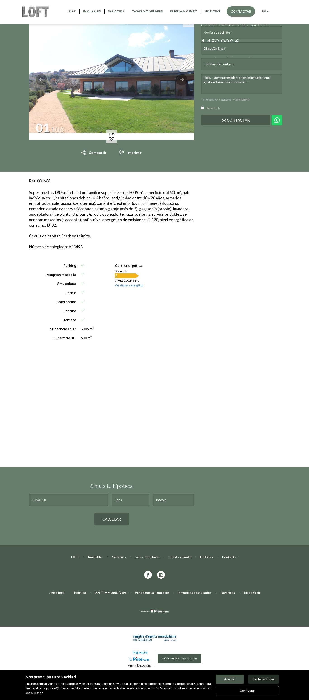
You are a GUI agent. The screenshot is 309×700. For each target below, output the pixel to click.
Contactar (241, 11)
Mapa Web (252, 593)
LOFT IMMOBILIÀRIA (110, 593)
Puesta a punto (183, 11)
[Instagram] (161, 575)
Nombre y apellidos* (218, 32)
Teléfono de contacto (219, 64)
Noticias (212, 11)
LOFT (72, 11)
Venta (132, 665)
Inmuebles (92, 11)
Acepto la (228, 108)
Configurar (247, 691)
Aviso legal (57, 593)
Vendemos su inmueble (152, 593)
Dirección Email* (215, 48)
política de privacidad (235, 108)
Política (80, 593)
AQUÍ (57, 688)
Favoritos (227, 593)
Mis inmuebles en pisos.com (179, 658)
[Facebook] (148, 575)
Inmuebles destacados (195, 593)
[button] (41, 79)
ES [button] (264, 11)
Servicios (116, 11)
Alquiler (144, 665)
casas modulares (147, 11)
